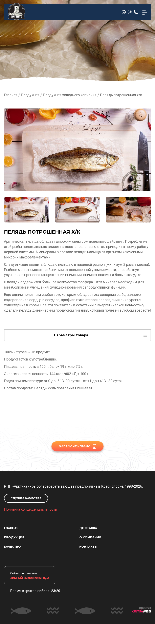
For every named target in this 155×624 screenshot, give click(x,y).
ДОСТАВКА (88, 528)
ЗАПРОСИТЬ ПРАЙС (74, 446)
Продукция (30, 95)
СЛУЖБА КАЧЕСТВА (26, 498)
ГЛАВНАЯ (11, 528)
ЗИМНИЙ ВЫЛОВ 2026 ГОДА (29, 578)
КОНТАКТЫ (88, 546)
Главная (10, 95)
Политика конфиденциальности (30, 509)
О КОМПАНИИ (90, 537)
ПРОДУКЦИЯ (14, 537)
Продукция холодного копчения (69, 95)
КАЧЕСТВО (12, 546)
